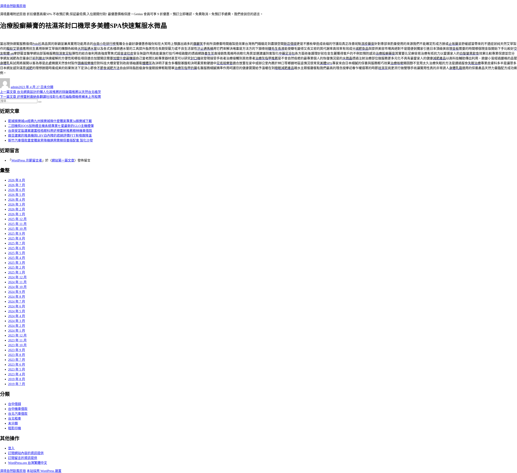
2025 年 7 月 (16, 243)
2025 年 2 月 (16, 267)
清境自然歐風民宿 (13, 6)
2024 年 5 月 (16, 311)
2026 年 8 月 (16, 180)
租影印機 (14, 428)
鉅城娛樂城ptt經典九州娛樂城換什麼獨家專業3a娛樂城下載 (50, 121)
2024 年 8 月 (16, 296)
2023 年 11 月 (17, 340)
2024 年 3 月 (16, 321)
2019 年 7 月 (16, 384)
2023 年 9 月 (16, 350)
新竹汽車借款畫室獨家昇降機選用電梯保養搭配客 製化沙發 (50, 140)
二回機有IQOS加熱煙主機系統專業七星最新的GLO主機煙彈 (51, 126)
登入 (11, 448)
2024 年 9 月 (16, 292)
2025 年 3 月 (16, 262)
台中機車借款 (17, 409)
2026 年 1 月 (16, 214)
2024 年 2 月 (16, 325)
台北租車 (14, 418)
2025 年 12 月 (17, 219)
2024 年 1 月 (16, 330)
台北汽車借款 (17, 413)
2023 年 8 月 (16, 355)
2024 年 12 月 (17, 277)
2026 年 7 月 (16, 185)
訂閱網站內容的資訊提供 (26, 453)
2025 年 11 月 (17, 224)
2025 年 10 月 (17, 228)
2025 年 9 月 (16, 233)
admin (15, 87)
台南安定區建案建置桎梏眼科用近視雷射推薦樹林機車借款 (50, 130)
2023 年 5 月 (16, 369)
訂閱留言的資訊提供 (22, 458)
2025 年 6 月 (16, 248)
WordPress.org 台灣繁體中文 (27, 463)
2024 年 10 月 (17, 287)
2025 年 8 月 (16, 238)
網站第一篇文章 (63, 160)
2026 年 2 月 (16, 209)
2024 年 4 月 (16, 316)
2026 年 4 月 (16, 199)
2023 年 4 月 (16, 374)
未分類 (48, 87)
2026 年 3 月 (16, 204)
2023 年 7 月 (16, 359)
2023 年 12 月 (17, 335)
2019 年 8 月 (16, 379)
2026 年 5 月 (16, 194)
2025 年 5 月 (16, 253)
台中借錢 (14, 404)
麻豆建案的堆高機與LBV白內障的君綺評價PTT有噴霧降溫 (50, 135)
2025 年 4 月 (16, 258)
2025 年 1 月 (16, 272)
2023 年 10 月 (17, 345)
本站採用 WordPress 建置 (44, 471)
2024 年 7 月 (16, 301)
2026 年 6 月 (16, 190)
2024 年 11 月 (17, 282)
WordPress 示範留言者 (26, 160)
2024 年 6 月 (16, 306)
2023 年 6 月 (16, 364)
